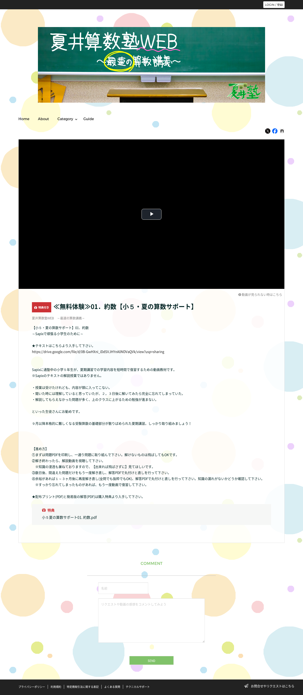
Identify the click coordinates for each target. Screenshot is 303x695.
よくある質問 (112, 687)
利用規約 (56, 687)
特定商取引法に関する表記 (83, 687)
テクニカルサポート (138, 687)
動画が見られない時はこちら (261, 294)
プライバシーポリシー (31, 687)
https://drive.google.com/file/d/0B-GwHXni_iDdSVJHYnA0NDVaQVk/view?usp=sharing (98, 351)
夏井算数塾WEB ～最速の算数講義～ (58, 318)
